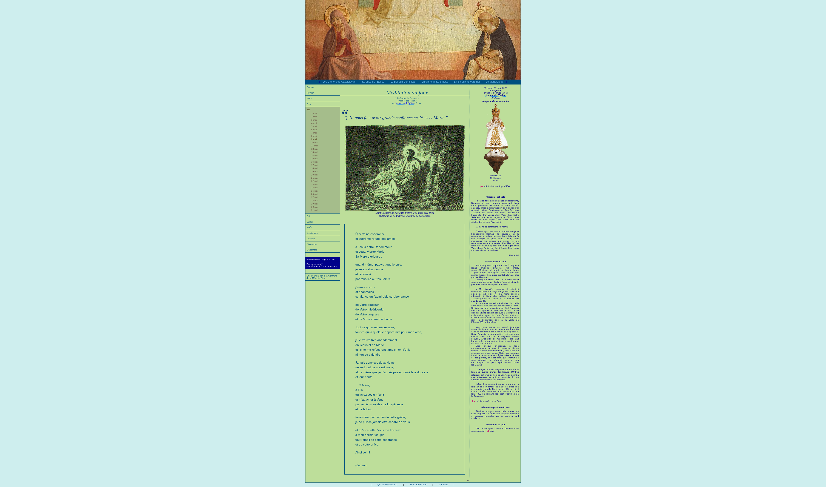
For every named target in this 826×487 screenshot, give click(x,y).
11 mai (314, 145)
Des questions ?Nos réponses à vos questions (322, 265)
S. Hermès (495, 178)
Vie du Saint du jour (495, 261)
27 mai (314, 197)
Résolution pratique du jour (495, 407)
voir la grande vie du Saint (489, 401)
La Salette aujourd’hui (467, 81)
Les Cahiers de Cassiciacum (339, 81)
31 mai (314, 210)
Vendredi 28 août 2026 (495, 88)
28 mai (314, 200)
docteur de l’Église (404, 103)
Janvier (310, 87)
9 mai (314, 139)
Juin (309, 216)
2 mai (314, 116)
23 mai (314, 184)
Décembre (312, 250)
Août (309, 227)
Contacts (443, 484)
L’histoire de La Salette (434, 81)
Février (310, 93)
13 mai (314, 152)
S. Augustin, (495, 91)
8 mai (314, 136)
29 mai (314, 204)
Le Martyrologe (495, 81)
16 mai (314, 162)
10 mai (314, 142)
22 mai (314, 181)
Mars (309, 98)
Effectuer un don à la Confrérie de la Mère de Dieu (322, 277)
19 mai (314, 171)
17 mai (314, 165)
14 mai (314, 155)
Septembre (312, 233)
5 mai (314, 126)
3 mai (314, 120)
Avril (309, 104)
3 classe (496, 98)
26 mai (314, 194)
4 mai (314, 123)
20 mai (314, 175)
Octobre (311, 238)
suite (492, 431)
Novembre (312, 244)
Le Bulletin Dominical (402, 81)
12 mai (314, 149)
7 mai (314, 133)
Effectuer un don (418, 484)
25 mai (314, 191)
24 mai (314, 187)
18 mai (314, 168)
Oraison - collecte (495, 197)
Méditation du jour (495, 424)
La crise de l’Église (373, 81)
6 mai (314, 129)
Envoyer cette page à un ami (321, 259)
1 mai (314, 113)
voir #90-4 (497, 186)
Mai (308, 109)
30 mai (314, 207)
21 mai (314, 178)
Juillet (310, 222)
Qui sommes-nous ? (387, 484)
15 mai (314, 158)
